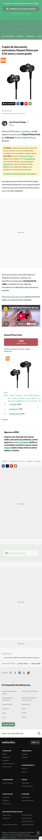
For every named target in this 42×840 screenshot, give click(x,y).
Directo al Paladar (7, 783)
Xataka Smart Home (8, 763)
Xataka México (6, 815)
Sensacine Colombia (27, 821)
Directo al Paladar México (9, 824)
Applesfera (5, 760)
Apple (24, 709)
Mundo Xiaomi (6, 767)
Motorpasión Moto (27, 786)
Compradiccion (7, 804)
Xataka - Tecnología (33, 461)
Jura (3, 717)
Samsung (5, 709)
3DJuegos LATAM (27, 815)
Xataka (4, 754)
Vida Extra (25, 757)
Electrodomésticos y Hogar (9, 692)
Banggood (13, 409)
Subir (34, 742)
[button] (18, 122)
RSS (24, 672)
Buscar (39, 733)
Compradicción (29, 159)
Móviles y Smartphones (30, 691)
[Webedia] (9, 744)
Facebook (17, 103)
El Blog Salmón (26, 797)
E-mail (30, 103)
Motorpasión (25, 783)
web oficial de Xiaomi (15, 296)
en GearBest (25, 131)
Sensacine (25, 768)
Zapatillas (20, 36)
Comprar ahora (21, 342)
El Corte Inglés (9, 36)
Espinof (24, 772)
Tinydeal (12, 404)
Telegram (23, 156)
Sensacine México (27, 818)
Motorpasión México (28, 824)
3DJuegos (25, 754)
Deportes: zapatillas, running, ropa (29, 699)
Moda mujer (26, 704)
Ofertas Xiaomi (23, 663)
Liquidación (30, 36)
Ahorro (24, 717)
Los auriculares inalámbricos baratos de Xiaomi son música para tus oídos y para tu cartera (22, 657)
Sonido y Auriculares (17, 461)
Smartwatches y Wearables (7, 699)
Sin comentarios (10, 103)
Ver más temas (8, 724)
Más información (11, 838)
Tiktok (28, 672)
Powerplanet (14, 414)
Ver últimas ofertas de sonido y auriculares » (20, 173)
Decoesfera (5, 800)
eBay (4, 713)
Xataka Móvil (6, 757)
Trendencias (6, 797)
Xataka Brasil (6, 818)
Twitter (22, 103)
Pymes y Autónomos (28, 800)
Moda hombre (7, 704)
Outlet (39, 36)
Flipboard (26, 103)
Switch (24, 713)
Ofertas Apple (36, 663)
